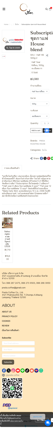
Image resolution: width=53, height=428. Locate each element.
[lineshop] (41, 370)
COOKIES (6, 321)
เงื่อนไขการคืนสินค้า (10, 330)
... (11, 24)
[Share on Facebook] (41, 158)
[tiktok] (27, 370)
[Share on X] (45, 158)
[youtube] (18, 370)
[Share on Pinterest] (48, 158)
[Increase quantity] (48, 123)
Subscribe (8, 362)
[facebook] (4, 370)
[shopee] (32, 370)
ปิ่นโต (17, 24)
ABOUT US (7, 311)
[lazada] (36, 370)
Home (6, 24)
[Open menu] (3, 9)
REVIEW (5, 325)
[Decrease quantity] (41, 123)
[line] (22, 370)
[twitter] (9, 370)
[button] (46, 9)
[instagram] (13, 370)
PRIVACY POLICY (9, 316)
